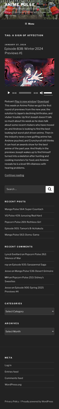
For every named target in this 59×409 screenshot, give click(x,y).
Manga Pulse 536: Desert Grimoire (34, 271)
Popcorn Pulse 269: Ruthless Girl (23, 222)
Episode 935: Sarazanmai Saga (29, 264)
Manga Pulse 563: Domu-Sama (22, 234)
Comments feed (14, 378)
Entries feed (11, 371)
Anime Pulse (20, 4)
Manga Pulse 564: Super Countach (24, 209)
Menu (31, 23)
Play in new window (25, 101)
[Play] (8, 92)
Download (43, 101)
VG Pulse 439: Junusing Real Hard (23, 215)
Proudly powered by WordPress (37, 401)
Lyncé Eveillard (13, 254)
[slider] (48, 92)
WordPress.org (13, 384)
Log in (8, 365)
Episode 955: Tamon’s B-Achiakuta (24, 228)
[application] (29, 93)
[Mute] (41, 92)
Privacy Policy (12, 401)
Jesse (8, 271)
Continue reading (14, 175)
